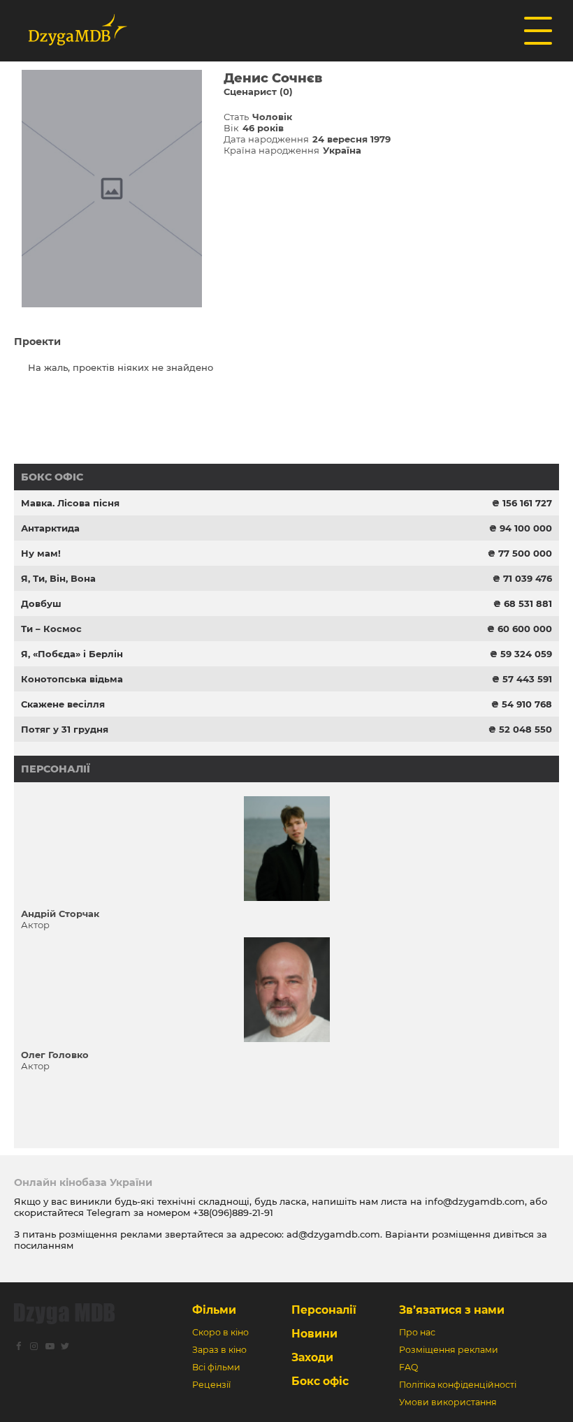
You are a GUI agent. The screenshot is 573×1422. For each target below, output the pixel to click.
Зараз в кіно (219, 1349)
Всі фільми (216, 1367)
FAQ (408, 1367)
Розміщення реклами (448, 1349)
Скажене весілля (63, 704)
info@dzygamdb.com (473, 1201)
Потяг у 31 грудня (64, 729)
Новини (314, 1333)
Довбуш (41, 603)
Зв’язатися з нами (452, 1310)
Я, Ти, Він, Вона (58, 578)
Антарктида (50, 528)
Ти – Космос (51, 628)
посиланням (43, 1245)
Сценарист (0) (258, 91)
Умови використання (448, 1402)
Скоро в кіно (220, 1332)
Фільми (214, 1310)
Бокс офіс (52, 477)
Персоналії (55, 769)
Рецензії (211, 1384)
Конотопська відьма (72, 678)
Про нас (417, 1332)
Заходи (312, 1357)
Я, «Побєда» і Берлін (72, 653)
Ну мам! (41, 553)
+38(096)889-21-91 (233, 1212)
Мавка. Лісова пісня (70, 502)
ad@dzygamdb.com (333, 1234)
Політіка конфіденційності (457, 1384)
